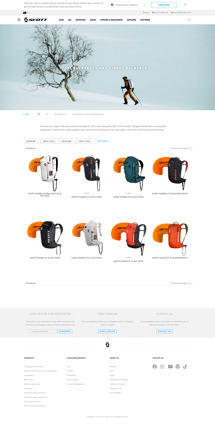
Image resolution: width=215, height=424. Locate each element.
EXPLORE (131, 19)
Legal (112, 375)
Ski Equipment (60, 114)
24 (189, 148)
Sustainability (115, 392)
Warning (27, 388)
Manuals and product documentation (40, 371)
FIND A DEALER (107, 331)
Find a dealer (72, 379)
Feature (67, 141)
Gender (30, 141)
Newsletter (71, 375)
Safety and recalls (117, 384)
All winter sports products (35, 397)
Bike (61, 19)
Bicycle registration (32, 384)
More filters (103, 141)
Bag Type (84, 141)
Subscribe (64, 331)
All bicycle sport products (35, 392)
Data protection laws (119, 379)
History (113, 366)
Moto (93, 19)
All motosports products (34, 405)
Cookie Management (76, 384)
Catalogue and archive (33, 366)
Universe (145, 19)
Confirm (164, 5)
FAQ (69, 366)
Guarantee (28, 375)
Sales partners (116, 388)
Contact (70, 371)
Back (27, 114)
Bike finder (28, 379)
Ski (69, 19)
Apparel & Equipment (111, 19)
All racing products (32, 401)
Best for (48, 141)
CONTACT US (164, 331)
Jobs (111, 371)
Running (81, 19)
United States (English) (126, 5)
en (28, 12)
